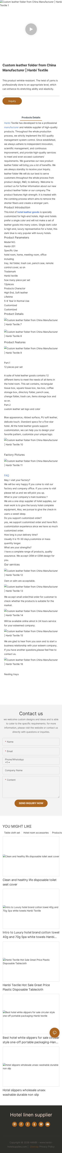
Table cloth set (12, 832)
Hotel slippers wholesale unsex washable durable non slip (24, 1092)
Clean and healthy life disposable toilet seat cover (30, 882)
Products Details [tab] (31, 117)
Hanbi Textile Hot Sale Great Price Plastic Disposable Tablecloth (26, 987)
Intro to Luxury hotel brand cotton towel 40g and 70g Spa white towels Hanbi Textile (31, 935)
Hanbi (7, 122)
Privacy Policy (47, 1146)
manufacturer (11, 127)
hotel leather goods (28, 212)
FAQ (6, 475)
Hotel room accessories (36, 832)
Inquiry (12, 101)
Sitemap (34, 1146)
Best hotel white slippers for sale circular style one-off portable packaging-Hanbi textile (31, 1040)
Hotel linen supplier (31, 1115)
